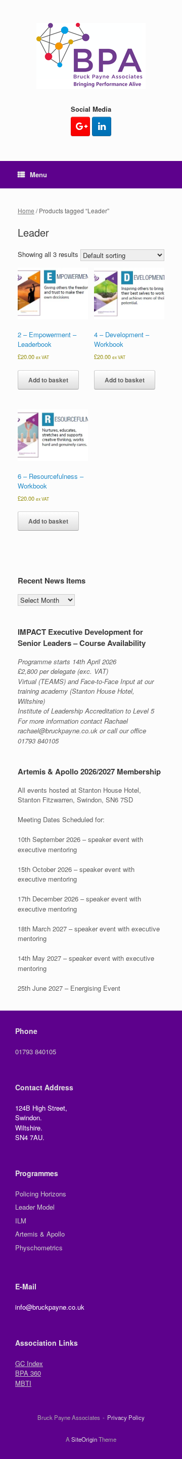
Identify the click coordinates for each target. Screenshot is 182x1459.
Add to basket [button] (48, 379)
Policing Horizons (40, 1193)
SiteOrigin (84, 1439)
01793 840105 (35, 1051)
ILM (20, 1220)
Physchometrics (39, 1247)
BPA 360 (28, 1373)
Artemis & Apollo (40, 1234)
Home (26, 210)
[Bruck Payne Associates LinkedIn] (101, 126)
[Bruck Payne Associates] (91, 56)
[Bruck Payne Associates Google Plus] (80, 126)
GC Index (29, 1363)
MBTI (23, 1383)
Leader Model (35, 1207)
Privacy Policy (126, 1417)
